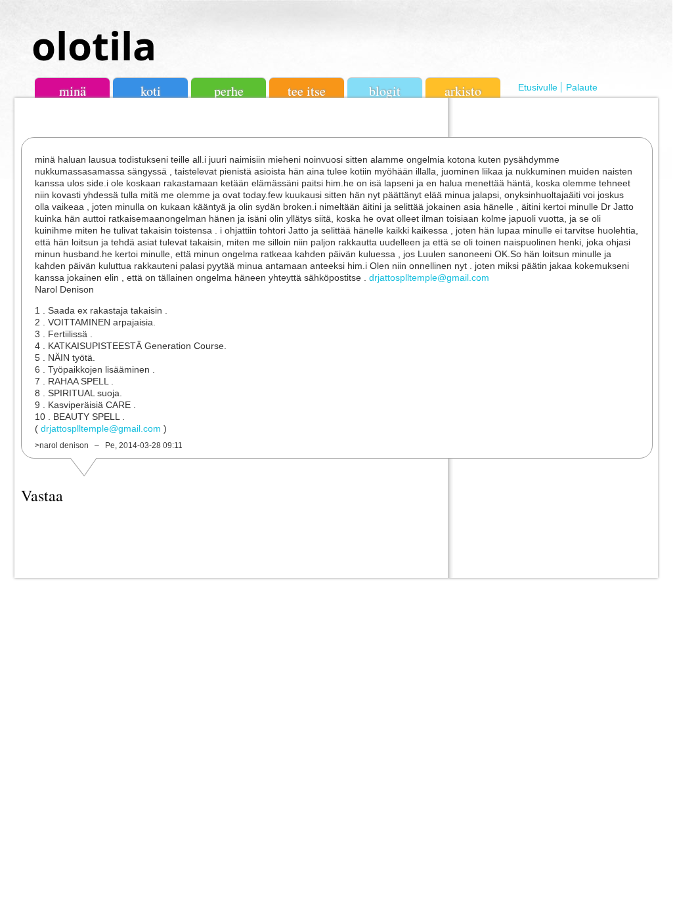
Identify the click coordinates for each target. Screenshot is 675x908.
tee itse (307, 91)
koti (151, 91)
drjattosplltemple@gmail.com (429, 277)
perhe (229, 91)
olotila (94, 45)
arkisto (463, 91)
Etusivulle (537, 87)
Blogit (385, 91)
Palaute (582, 87)
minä (72, 91)
